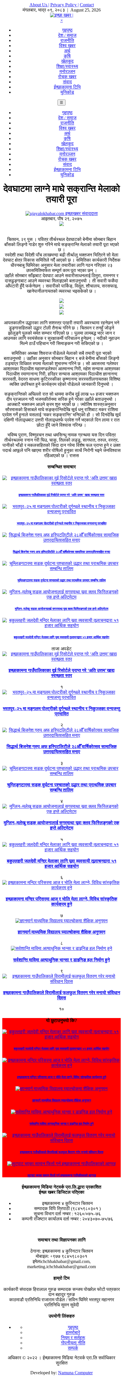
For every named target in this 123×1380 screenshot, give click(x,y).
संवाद (67, 81)
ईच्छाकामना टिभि (67, 87)
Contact (87, 4)
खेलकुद (67, 61)
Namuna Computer (75, 1372)
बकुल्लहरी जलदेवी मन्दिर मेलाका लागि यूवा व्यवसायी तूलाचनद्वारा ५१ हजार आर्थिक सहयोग (61, 637)
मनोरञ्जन (67, 71)
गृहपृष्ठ (67, 30)
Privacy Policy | (64, 4)
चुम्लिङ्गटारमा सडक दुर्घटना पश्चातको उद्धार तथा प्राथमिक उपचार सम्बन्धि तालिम (61, 580)
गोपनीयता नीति (73, 1342)
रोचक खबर (67, 76)
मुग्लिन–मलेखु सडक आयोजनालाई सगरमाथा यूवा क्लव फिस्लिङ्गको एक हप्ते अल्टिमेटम (61, 608)
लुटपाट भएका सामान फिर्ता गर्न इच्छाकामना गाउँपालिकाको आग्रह (61, 1175)
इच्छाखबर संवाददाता (81, 213)
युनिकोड (67, 92)
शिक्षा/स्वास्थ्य (67, 66)
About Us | (39, 4)
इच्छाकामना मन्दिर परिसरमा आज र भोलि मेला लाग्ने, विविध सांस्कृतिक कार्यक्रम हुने (61, 901)
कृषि (67, 55)
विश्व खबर (67, 45)
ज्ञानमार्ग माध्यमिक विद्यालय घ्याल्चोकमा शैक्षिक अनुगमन (61, 931)
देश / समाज (67, 35)
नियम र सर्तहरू (73, 1337)
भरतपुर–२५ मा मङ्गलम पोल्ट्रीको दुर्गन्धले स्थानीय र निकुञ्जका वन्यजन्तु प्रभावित (61, 523)
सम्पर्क (73, 1348)
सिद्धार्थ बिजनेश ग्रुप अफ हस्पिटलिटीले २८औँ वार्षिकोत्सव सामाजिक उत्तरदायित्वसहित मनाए (61, 551)
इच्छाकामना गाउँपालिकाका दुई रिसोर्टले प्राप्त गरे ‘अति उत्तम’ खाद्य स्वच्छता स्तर (61, 495)
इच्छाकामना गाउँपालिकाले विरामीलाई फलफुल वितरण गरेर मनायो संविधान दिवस (61, 995)
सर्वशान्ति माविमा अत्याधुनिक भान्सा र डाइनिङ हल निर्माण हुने (61, 959)
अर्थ (67, 50)
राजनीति (67, 40)
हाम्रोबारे (73, 1332)
